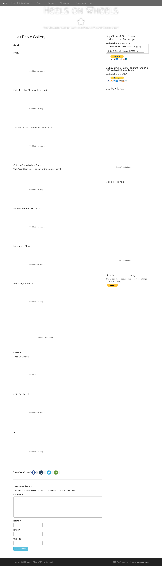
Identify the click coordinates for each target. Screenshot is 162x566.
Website (17, 539)
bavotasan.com (142, 562)
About (40, 3)
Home (4, 3)
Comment (19, 494)
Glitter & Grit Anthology (21, 3)
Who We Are (65, 3)
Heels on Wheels (81, 10)
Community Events (84, 3)
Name (17, 520)
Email (16, 530)
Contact (51, 3)
